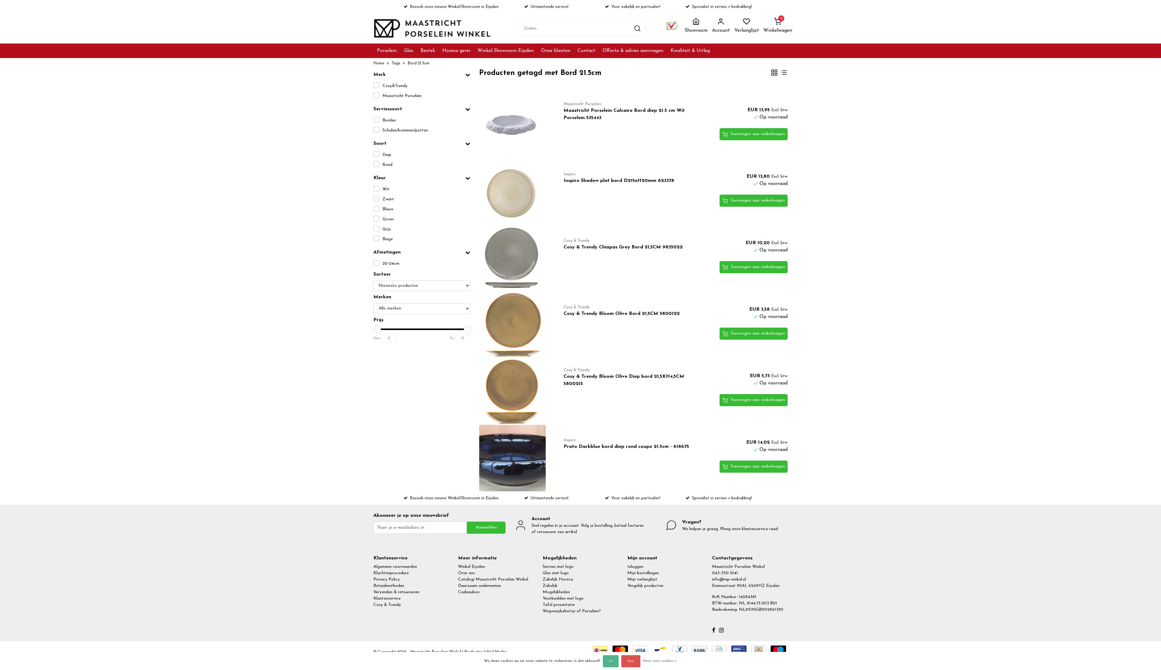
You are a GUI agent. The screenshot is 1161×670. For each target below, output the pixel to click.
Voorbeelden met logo (563, 598)
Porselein (387, 50)
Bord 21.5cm (418, 63)
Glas (408, 50)
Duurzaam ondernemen (479, 586)
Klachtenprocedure (391, 573)
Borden (389, 120)
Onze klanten (555, 50)
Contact (586, 50)
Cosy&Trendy (395, 86)
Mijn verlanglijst (642, 579)
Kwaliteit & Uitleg (690, 50)
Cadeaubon (469, 592)
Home (378, 63)
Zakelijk (550, 586)
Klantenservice (387, 598)
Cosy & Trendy (387, 605)
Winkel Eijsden (471, 567)
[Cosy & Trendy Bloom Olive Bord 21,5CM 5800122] (514, 325)
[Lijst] (784, 73)
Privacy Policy (386, 579)
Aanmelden (486, 527)
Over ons (466, 573)
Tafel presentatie (559, 605)
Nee (630, 661)
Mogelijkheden (556, 592)
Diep (386, 155)
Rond (387, 165)
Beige (387, 239)
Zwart (388, 199)
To (452, 338)
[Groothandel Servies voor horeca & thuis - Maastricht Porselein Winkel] (433, 28)
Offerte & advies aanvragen (633, 50)
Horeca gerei (456, 50)
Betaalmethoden (388, 586)
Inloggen (635, 567)
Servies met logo (558, 567)
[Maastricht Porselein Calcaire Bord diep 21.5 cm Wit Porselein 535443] (514, 125)
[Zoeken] (637, 28)
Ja (611, 661)
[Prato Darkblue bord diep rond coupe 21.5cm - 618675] (514, 458)
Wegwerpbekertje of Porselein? (572, 611)
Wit (385, 189)
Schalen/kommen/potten (405, 130)
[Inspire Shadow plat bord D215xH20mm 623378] (514, 192)
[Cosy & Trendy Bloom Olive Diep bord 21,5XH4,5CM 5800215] (514, 391)
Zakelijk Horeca (558, 579)
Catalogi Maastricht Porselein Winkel (493, 579)
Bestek (428, 50)
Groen (388, 219)
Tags (396, 63)
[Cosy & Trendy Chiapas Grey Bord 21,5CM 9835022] (514, 258)
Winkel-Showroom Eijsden (505, 50)
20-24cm (390, 263)
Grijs (386, 229)
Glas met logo (556, 573)
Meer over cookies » (660, 661)
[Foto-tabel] (774, 73)
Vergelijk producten (645, 586)
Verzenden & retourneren (396, 592)
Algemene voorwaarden (395, 567)
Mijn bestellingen (643, 573)
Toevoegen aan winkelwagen (757, 134)
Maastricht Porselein (401, 96)
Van (376, 338)
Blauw (387, 209)
